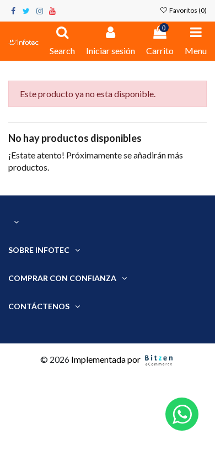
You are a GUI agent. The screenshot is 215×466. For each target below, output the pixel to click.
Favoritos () (187, 10)
